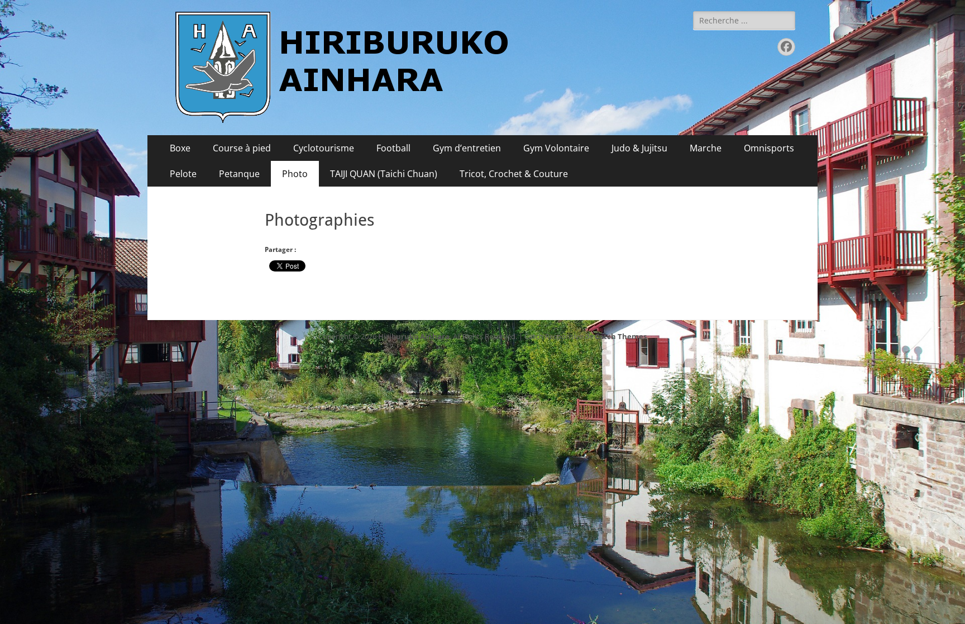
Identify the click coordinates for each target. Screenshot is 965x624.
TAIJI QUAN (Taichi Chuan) (383, 174)
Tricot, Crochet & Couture (514, 174)
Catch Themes (621, 336)
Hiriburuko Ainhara (414, 336)
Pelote (183, 174)
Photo (295, 174)
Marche (706, 148)
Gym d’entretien (467, 148)
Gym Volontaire (556, 148)
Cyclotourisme (323, 148)
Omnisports (769, 148)
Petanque (239, 174)
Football (393, 148)
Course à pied (242, 148)
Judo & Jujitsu (639, 148)
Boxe (180, 148)
